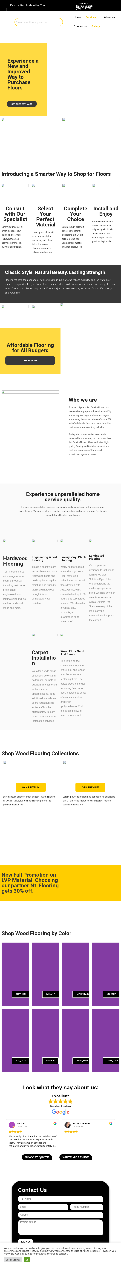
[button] (4, 799)
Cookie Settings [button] (13, 1259)
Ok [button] (27, 1259)
